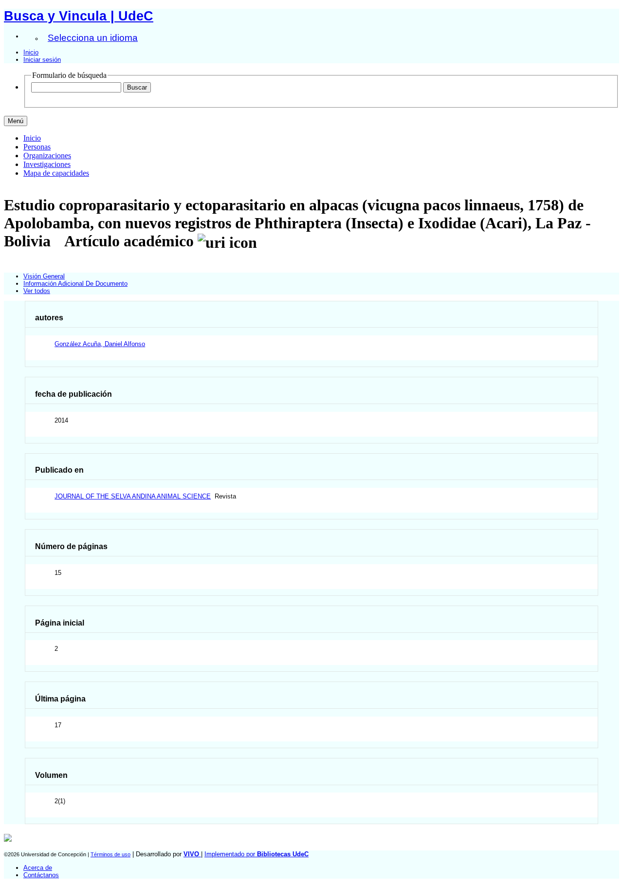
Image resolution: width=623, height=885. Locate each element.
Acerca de (37, 867)
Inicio (30, 52)
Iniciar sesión (42, 59)
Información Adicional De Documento (75, 283)
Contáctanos (41, 875)
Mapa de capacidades (56, 173)
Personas (37, 147)
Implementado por (256, 854)
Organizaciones (47, 155)
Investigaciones (47, 164)
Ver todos (36, 291)
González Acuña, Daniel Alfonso (100, 344)
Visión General (44, 276)
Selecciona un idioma (93, 38)
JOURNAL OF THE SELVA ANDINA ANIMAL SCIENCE (133, 496)
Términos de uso (110, 854)
